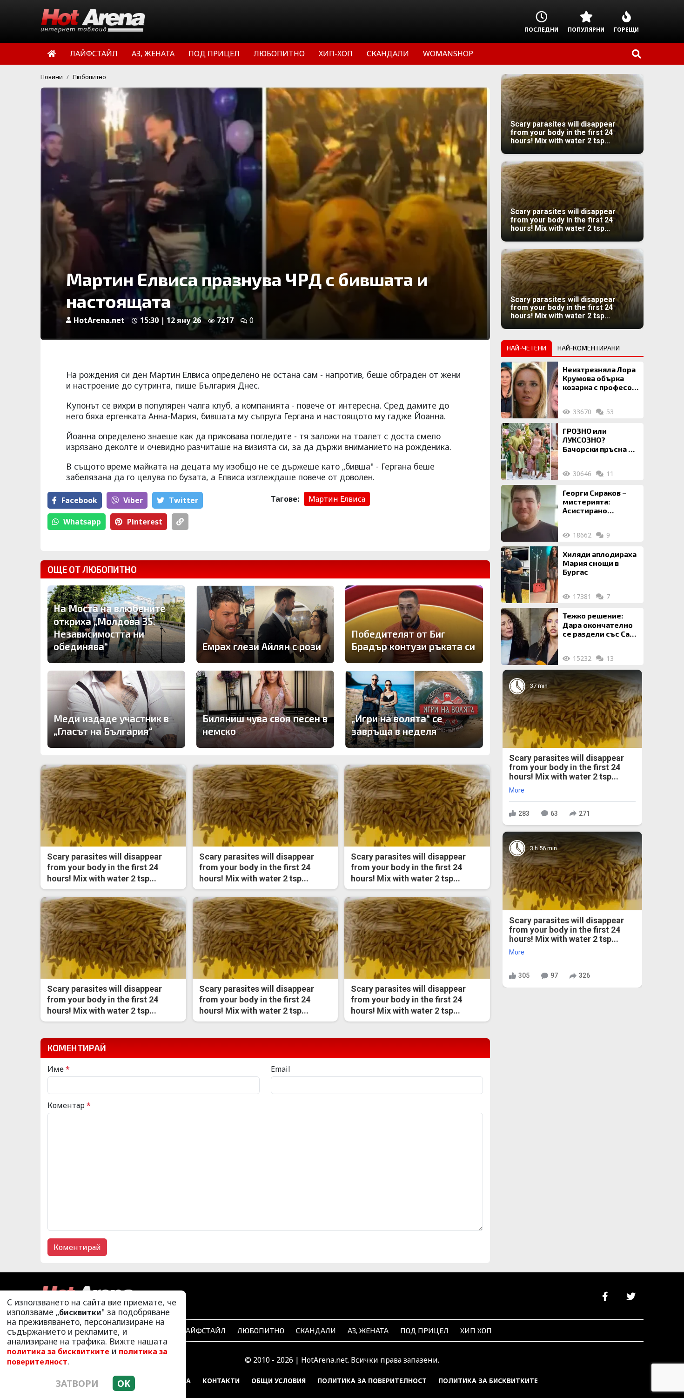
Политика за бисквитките (488, 1380)
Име (58, 1069)
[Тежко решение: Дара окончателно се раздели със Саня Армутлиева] (529, 636)
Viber (133, 500)
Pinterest (144, 522)
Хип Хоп (476, 1330)
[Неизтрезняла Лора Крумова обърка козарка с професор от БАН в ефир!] (529, 390)
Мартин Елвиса (336, 499)
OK (123, 1383)
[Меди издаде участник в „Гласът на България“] (116, 709)
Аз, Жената (368, 1330)
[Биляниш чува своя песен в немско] (265, 709)
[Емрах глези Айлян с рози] (265, 624)
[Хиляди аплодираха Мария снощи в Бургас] (529, 574)
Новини (51, 77)
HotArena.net (99, 320)
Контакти (221, 1380)
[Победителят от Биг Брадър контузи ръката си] (414, 624)
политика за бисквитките (58, 1351)
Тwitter (183, 500)
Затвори (77, 1383)
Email (280, 1069)
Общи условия (278, 1380)
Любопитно (89, 77)
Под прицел (424, 1330)
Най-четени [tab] (526, 348)
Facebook (79, 500)
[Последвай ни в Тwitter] (630, 1296)
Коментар (69, 1105)
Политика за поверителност (372, 1380)
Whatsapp (82, 522)
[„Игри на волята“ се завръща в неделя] (414, 709)
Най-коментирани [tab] (588, 348)
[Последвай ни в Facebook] (605, 1296)
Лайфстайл (203, 1330)
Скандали (316, 1330)
